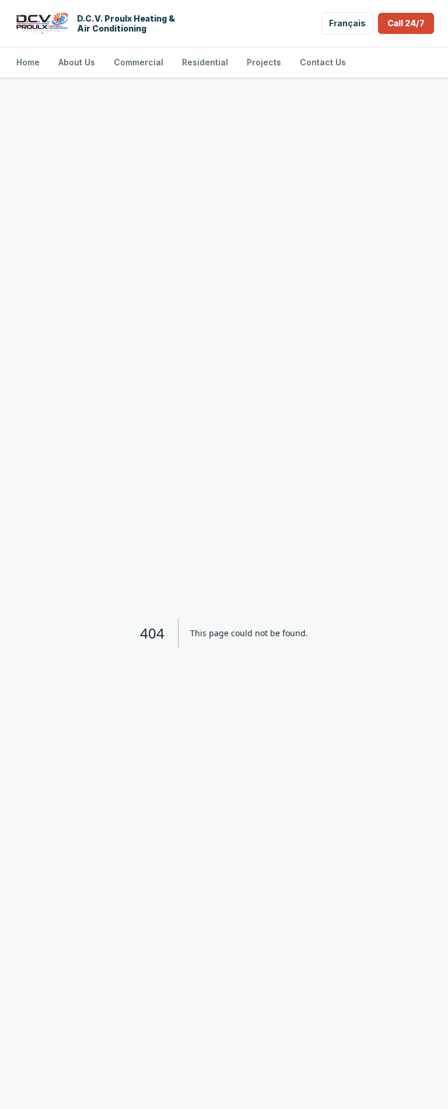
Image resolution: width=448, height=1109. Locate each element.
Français (347, 23)
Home (28, 62)
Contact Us (323, 62)
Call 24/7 (406, 23)
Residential (205, 62)
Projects (264, 62)
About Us (76, 62)
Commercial (138, 62)
